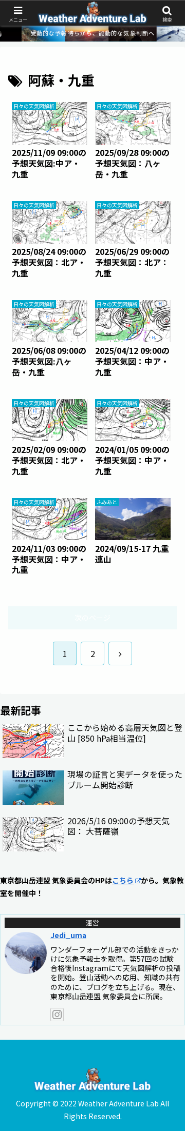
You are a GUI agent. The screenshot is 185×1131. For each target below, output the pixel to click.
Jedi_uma (68, 935)
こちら (123, 880)
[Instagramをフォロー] (57, 1014)
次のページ (92, 617)
